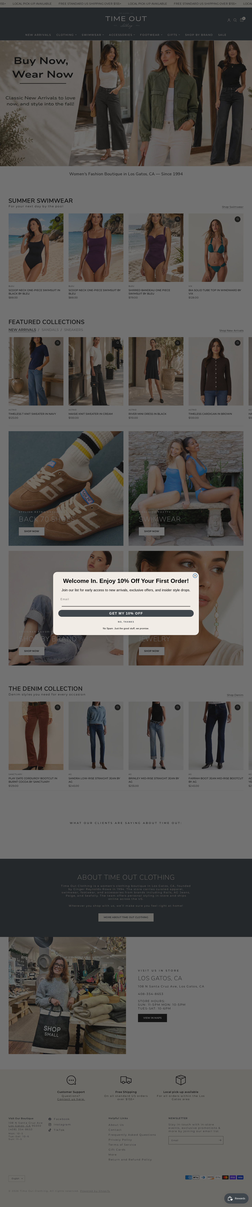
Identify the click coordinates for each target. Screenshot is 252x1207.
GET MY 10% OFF (126, 613)
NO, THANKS (126, 622)
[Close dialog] (195, 576)
